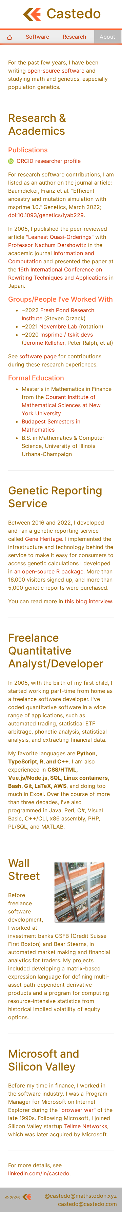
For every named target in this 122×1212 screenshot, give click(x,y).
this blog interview (88, 601)
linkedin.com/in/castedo (38, 1173)
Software (37, 36)
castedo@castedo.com (87, 1203)
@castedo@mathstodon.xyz (81, 1195)
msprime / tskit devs (66, 334)
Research (74, 36)
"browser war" (77, 1109)
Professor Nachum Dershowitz (47, 245)
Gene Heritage (43, 538)
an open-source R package (48, 571)
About (107, 36)
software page (38, 356)
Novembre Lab (58, 326)
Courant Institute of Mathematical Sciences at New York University (61, 405)
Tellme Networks (85, 1126)
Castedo (73, 13)
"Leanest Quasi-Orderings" (60, 236)
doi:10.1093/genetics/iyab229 (46, 215)
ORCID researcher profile (48, 160)
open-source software (55, 70)
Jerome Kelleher (44, 342)
